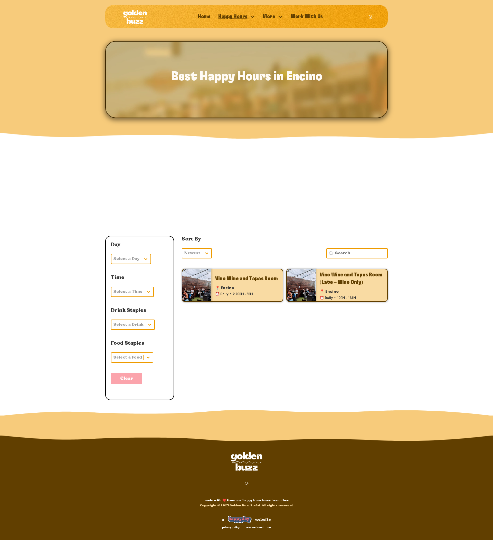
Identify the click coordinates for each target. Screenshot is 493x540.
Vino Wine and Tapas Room (246, 278)
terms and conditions (257, 527)
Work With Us (307, 16)
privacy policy (231, 527)
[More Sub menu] (280, 16)
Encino (227, 288)
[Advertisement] (246, 192)
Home (204, 16)
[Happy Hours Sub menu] (252, 16)
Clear (126, 378)
